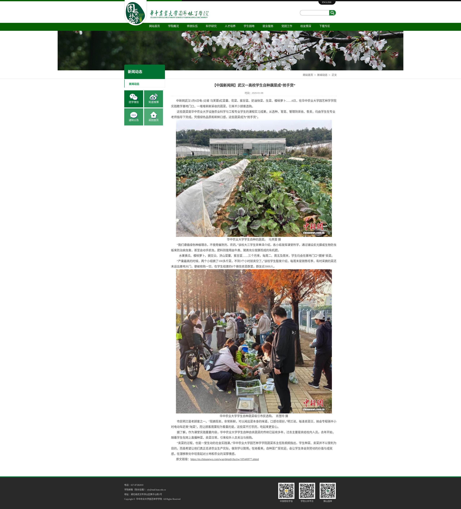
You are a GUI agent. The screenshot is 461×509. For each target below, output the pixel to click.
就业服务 (268, 26)
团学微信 (134, 102)
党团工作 (286, 26)
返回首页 (154, 120)
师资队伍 (192, 26)
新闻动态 (322, 75)
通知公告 (134, 120)
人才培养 (230, 26)
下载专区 (324, 26)
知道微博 (154, 102)
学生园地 (249, 26)
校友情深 (305, 26)
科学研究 (211, 26)
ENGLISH (326, 2)
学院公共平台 (307, 501)
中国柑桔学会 (286, 501)
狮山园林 (327, 501)
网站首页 (154, 26)
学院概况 (173, 26)
